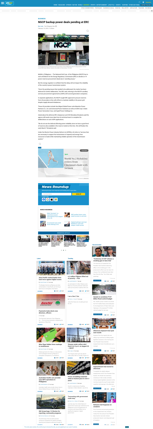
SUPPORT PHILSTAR (146, 5)
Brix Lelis (40, 26)
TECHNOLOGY (98, 8)
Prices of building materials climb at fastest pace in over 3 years (78, 378)
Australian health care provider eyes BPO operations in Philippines (50, 380)
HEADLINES (61, 5)
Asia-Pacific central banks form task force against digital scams (50, 278)
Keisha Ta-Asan (43, 282)
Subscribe (148, 2)
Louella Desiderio (72, 281)
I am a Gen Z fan (73, 296)
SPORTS (93, 5)
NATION (74, 5)
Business (42, 19)
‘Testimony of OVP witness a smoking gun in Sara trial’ (103, 260)
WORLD (80, 5)
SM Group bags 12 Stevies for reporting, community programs (50, 412)
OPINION (68, 5)
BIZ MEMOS (148, 8)
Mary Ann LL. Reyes (73, 401)
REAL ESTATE (125, 8)
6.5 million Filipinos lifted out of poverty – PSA (78, 277)
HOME (55, 5)
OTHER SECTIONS (134, 5)
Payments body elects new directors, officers (48, 312)
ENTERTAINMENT (101, 5)
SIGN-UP (78, 194)
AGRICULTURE (133, 8)
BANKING (117, 8)
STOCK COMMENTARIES (87, 8)
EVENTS (118, 5)
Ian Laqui (71, 351)
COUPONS (125, 5)
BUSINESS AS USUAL (108, 8)
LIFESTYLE (111, 5)
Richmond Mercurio (44, 416)
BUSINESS (86, 5)
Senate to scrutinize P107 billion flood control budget (102, 298)
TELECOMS (141, 8)
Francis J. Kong (72, 299)
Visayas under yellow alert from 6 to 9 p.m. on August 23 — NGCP (78, 346)
